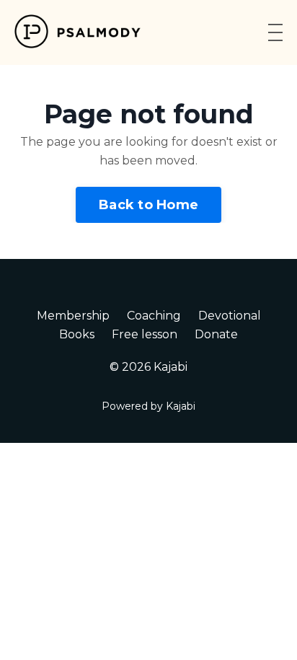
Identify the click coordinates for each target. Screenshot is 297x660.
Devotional (229, 315)
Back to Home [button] (148, 205)
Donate (216, 334)
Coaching (154, 315)
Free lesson (144, 334)
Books (76, 334)
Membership (73, 315)
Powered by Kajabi (148, 406)
